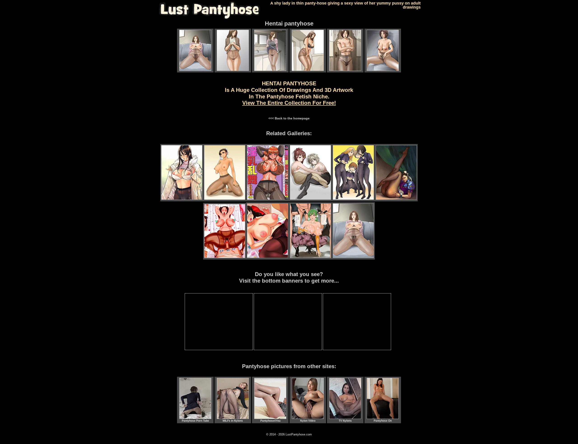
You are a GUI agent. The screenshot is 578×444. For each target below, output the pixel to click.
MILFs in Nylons (233, 420)
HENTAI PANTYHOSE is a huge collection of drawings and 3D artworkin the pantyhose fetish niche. (289, 93)
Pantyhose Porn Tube (195, 420)
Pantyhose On (383, 420)
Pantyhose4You (270, 420)
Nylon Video (307, 420)
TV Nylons (345, 420)
